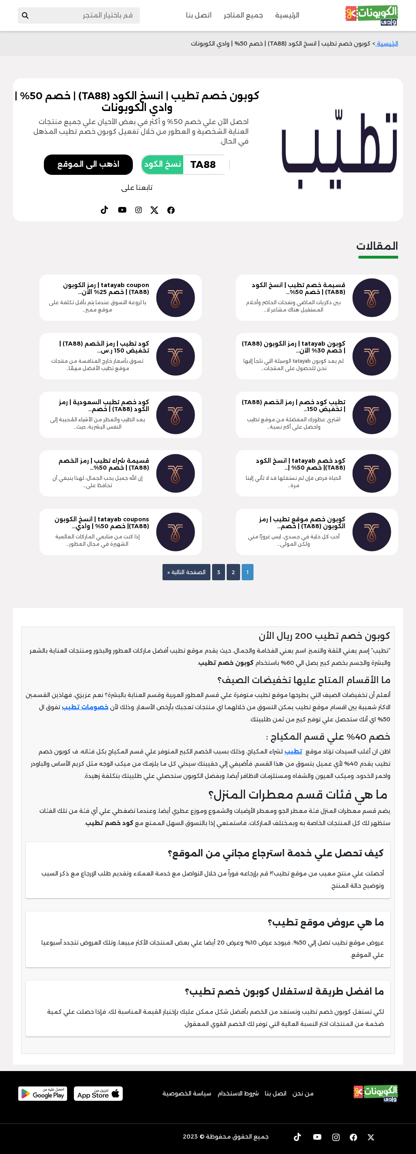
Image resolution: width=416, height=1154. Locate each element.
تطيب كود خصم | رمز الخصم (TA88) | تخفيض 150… (293, 405)
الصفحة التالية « (186, 572)
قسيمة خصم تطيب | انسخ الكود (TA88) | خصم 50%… (298, 288)
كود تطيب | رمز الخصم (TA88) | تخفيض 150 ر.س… (104, 347)
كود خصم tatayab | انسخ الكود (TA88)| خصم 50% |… (300, 464)
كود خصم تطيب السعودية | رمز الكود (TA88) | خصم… (104, 405)
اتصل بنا (199, 15)
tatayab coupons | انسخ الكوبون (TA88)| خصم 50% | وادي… (101, 523)
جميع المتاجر (243, 15)
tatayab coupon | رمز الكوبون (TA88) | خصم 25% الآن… (106, 288)
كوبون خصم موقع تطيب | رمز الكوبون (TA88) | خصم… (302, 523)
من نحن (303, 1093)
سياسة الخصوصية (186, 1093)
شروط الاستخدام (238, 1093)
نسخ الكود (162, 164)
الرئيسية (287, 15)
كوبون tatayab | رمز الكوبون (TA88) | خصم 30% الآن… (293, 347)
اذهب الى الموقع (88, 164)
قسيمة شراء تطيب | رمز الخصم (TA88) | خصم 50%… (103, 464)
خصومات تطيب (85, 707)
